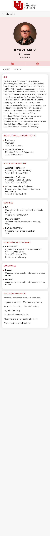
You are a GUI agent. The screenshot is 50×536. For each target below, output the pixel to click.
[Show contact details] (12, 63)
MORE (16, 69)
